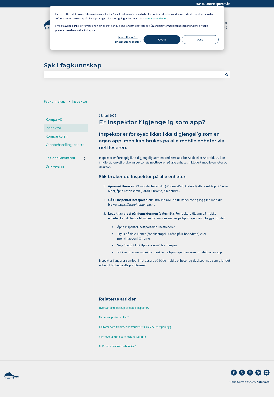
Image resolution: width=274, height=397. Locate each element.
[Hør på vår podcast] (258, 373)
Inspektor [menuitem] (53, 128)
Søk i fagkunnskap (72, 65)
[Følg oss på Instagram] (250, 373)
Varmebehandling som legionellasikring (122, 336)
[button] (85, 145)
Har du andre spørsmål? (213, 4)
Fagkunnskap (54, 101)
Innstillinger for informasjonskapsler (128, 39)
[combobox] (133, 75)
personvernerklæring (155, 18)
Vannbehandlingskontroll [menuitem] (65, 147)
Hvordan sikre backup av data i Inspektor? (124, 307)
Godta (162, 39)
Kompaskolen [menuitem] (56, 136)
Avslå (200, 39)
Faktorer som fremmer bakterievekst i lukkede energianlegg (135, 327)
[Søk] (226, 75)
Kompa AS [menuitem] (54, 119)
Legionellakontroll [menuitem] (60, 158)
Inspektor (79, 101)
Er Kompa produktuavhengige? (117, 346)
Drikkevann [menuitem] (55, 166)
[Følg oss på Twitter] (242, 373)
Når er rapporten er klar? (114, 317)
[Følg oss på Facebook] (234, 373)
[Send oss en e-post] (267, 373)
